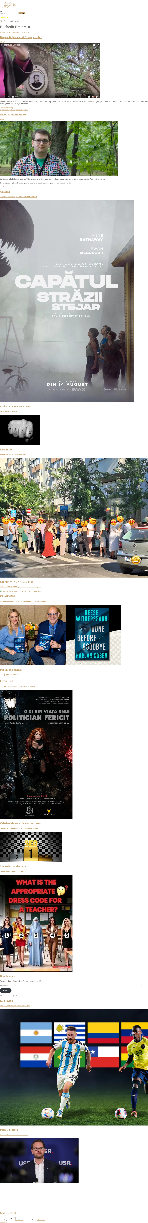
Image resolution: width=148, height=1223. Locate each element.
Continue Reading (8, 108)
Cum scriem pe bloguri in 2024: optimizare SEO (19, 828)
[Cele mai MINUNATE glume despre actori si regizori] (20, 591)
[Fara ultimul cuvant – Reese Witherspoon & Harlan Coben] (60, 665)
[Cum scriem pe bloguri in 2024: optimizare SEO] (31, 862)
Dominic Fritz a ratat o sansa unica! (14, 1135)
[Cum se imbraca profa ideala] (36, 971)
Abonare (6, 990)
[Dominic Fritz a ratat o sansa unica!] (39, 1182)
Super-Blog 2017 (10, 5)
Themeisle (41, 1196)
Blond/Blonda (9, 3)
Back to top (4, 1198)
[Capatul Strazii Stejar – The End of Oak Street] (67, 402)
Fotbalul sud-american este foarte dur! (15, 1006)
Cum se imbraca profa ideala (11, 871)
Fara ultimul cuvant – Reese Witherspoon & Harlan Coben (23, 601)
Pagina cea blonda (11, 669)
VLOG (6, 7)
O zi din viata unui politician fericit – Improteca (18, 686)
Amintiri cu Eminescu (13, 114)
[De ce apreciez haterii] (20, 445)
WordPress (19, 1196)
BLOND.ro (4, 17)
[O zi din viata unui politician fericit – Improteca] (36, 818)
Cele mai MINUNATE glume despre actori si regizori (20, 587)
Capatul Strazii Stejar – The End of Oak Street (18, 197)
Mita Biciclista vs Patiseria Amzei (13, 455)
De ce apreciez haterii (8, 411)
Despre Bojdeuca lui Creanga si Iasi (21, 37)
